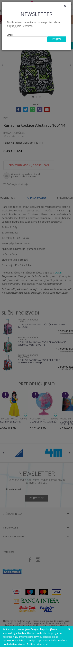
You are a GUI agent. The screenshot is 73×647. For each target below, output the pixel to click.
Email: (10, 35)
